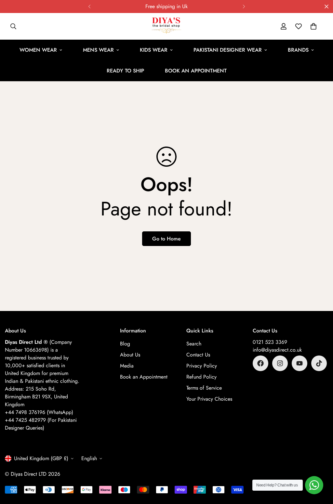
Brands (298, 50)
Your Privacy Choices (209, 399)
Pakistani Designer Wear (227, 50)
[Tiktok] (319, 363)
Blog (125, 343)
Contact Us (198, 354)
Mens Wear (98, 50)
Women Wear (38, 50)
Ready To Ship (125, 70)
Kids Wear (153, 50)
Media (127, 365)
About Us (130, 354)
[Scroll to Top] (320, 468)
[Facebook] (260, 363)
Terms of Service (204, 388)
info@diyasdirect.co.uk (277, 350)
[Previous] (89, 6)
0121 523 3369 (270, 342)
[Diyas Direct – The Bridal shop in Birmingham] (166, 26)
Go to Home (166, 238)
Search (193, 343)
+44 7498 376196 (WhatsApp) (39, 412)
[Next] (243, 6)
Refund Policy (201, 377)
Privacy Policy (201, 365)
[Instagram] (280, 363)
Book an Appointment (196, 70)
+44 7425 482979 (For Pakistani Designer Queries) (41, 424)
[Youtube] (299, 363)
